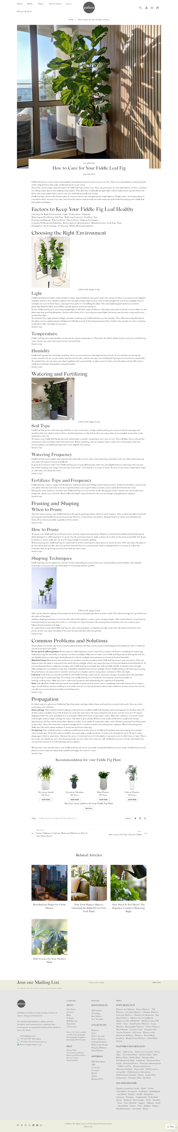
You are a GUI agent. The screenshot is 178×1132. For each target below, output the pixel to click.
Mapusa (150, 1103)
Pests (119, 223)
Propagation (36, 226)
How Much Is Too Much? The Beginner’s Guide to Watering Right (128, 908)
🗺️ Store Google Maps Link (29, 1045)
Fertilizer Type (91, 217)
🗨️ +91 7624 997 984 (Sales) (29, 1039)
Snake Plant (151, 1075)
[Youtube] (37, 1125)
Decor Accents (98, 1036)
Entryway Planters (124, 1015)
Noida (150, 1089)
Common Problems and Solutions (46, 223)
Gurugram (132, 1091)
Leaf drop (111, 223)
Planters (95, 1030)
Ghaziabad (121, 1091)
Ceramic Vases (136, 1030)
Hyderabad (153, 1097)
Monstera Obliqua (124, 1069)
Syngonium (121, 1078)
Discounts (71, 1024)
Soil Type (59, 217)
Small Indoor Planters (139, 1024)
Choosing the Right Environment (46, 214)
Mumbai (156, 1100)
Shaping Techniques (89, 220)
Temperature (75, 214)
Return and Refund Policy (76, 1055)
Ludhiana (143, 1091)
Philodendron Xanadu (126, 1075)
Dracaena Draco (131, 1063)
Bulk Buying (72, 1021)
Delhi (143, 1089)
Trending (95, 1013)
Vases (93, 1033)
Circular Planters (133, 1012)
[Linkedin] (33, 1125)
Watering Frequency (74, 217)
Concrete (95, 1068)
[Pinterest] (140, 818)
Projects (70, 1018)
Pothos (141, 1075)
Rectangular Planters (134, 1027)
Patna (145, 1109)
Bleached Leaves (98, 223)
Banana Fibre (97, 1079)
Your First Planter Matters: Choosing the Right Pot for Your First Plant (89, 908)
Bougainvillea (148, 1058)
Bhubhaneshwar (123, 1109)
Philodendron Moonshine (139, 1072)
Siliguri (155, 1106)
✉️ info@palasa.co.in (26, 1036)
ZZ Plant (147, 1078)
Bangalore (148, 1094)
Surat (157, 1103)
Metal (94, 1076)
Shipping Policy (72, 1060)
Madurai (127, 1100)
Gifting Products (99, 1042)
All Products (96, 1011)
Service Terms (72, 1058)
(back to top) (36, 344)
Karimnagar (138, 1100)
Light (65, 214)
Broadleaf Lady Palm (125, 1061)
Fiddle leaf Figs (59, 818)
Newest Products (123, 1033)
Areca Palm (59, 307)
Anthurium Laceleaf (144, 1052)
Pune (120, 1103)
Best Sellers (96, 1016)
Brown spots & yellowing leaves (76, 223)
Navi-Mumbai (130, 1103)
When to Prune (58, 220)
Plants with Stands (99, 1045)
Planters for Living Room (142, 1018)
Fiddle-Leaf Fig (125, 1066)
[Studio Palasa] (89, 7)
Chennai (120, 1097)
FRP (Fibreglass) (98, 1062)
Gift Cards (71, 1027)
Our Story (71, 1009)
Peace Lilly (139, 1069)
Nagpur (141, 1103)
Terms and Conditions (75, 1053)
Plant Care (72, 818)
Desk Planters (97, 1051)
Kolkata (147, 1106)
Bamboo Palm (47, 307)
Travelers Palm (135, 1078)
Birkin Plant (135, 1058)
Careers (70, 1012)
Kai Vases (137, 1033)
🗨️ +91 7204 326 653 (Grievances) (32, 1042)
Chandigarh (154, 1091)
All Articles (89, 163)
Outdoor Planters (150, 1012)
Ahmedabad (123, 1106)
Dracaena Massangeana (150, 1063)
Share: (129, 818)
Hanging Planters (99, 1048)
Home (71, 20)
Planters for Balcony (125, 1009)
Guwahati (136, 1109)
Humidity (86, 214)
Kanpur (131, 1094)
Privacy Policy (72, 1050)
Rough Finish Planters (136, 1038)
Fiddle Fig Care (45, 818)
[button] (157, 7)
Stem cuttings (50, 226)
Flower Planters (98, 1039)
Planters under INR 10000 (128, 1021)
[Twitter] (145, 818)
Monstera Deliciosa (142, 1066)
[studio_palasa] (26, 1125)
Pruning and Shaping (40, 220)
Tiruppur (130, 1097)
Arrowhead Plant (130, 1055)
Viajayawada (141, 1097)
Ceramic (95, 1070)
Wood (94, 1073)
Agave (118, 1052)
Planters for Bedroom (144, 1015)
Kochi (119, 1100)
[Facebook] (135, 818)
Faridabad (122, 1094)
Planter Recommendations (81, 226)
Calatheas (140, 1061)
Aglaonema (128, 1052)
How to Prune (73, 220)
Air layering (63, 226)
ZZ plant (72, 307)
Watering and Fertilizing (42, 217)
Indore (133, 1106)
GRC (93, 1065)
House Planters (143, 1009)
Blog (68, 1015)
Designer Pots (150, 1030)
